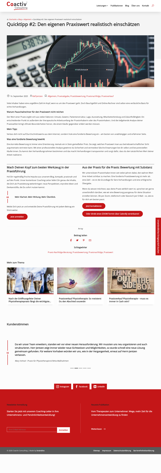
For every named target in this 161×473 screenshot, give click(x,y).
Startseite (13, 19)
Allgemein (27, 19)
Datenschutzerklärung (122, 450)
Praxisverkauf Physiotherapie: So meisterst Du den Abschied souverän (80, 300)
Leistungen (101, 5)
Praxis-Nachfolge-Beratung (60, 252)
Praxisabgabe (63, 96)
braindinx (40, 450)
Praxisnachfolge (93, 96)
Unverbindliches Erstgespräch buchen (158, 236)
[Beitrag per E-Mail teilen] (90, 240)
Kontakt (145, 5)
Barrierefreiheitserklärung (143, 450)
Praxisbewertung (77, 96)
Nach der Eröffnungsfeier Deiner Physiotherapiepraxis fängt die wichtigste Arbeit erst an (29, 301)
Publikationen (117, 5)
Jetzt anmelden (17, 216)
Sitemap (96, 450)
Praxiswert (108, 252)
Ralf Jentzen (37, 96)
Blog (127, 5)
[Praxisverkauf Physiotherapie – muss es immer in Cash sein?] (130, 292)
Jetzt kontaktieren (94, 206)
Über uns (135, 5)
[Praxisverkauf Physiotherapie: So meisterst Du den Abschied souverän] (80, 292)
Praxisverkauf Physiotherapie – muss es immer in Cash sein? (128, 300)
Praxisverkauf (107, 96)
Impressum (106, 450)
